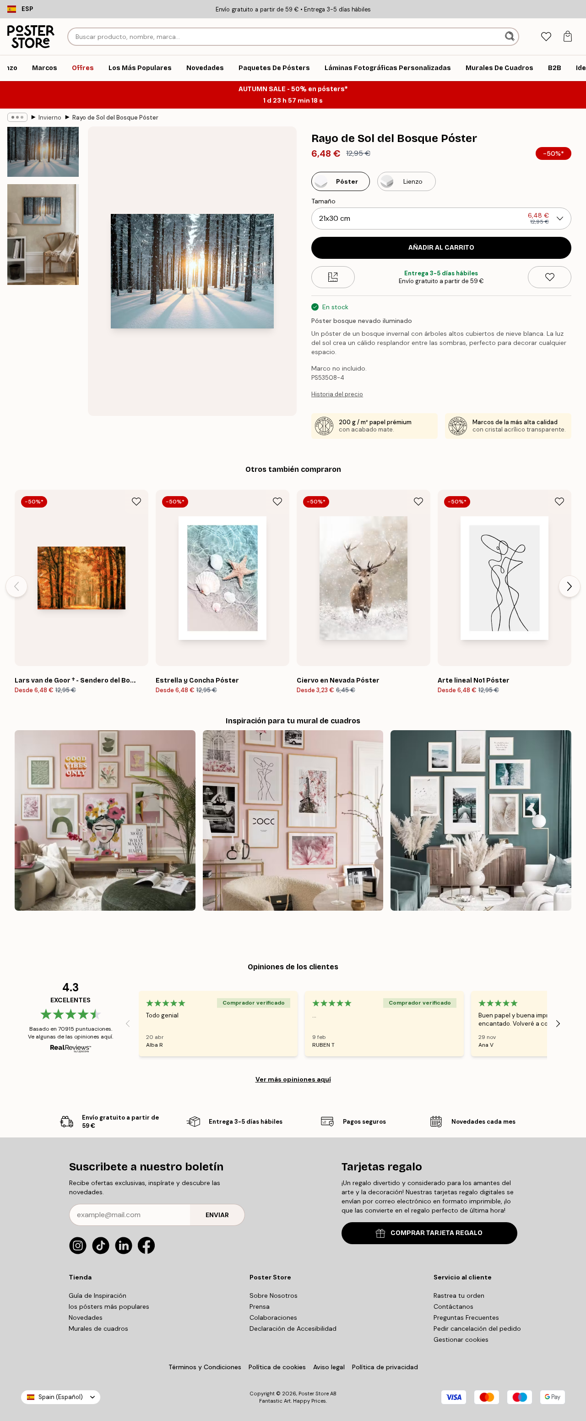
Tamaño (323, 201)
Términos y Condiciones (204, 1367)
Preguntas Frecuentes (466, 1317)
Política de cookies (277, 1367)
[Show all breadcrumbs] (17, 117)
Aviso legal (329, 1367)
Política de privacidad (385, 1367)
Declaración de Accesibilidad (293, 1328)
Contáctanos (453, 1306)
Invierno (49, 117)
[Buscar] (510, 36)
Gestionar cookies (461, 1339)
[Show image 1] (43, 152)
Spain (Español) (60, 1397)
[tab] (546, 37)
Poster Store (313, 1393)
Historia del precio (337, 394)
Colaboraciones (273, 1317)
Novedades (86, 1317)
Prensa (260, 1306)
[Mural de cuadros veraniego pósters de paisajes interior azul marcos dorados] (481, 820)
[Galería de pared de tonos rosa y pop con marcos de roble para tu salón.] (105, 820)
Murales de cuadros (98, 1328)
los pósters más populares (109, 1306)
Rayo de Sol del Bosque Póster (115, 117)
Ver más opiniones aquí (293, 1079)
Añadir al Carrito (441, 247)
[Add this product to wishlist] (549, 277)
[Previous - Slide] (16, 586)
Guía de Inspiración (97, 1295)
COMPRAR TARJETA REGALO (437, 1233)
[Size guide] (333, 277)
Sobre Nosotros (274, 1295)
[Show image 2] (43, 234)
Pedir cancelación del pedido (477, 1328)
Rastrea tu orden (459, 1295)
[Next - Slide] (570, 586)
